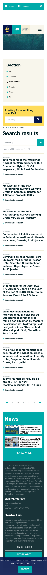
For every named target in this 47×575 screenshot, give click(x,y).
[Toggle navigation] (40, 29)
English (11, 6)
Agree (24, 569)
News (11, 92)
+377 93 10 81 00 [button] (23, 547)
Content (12, 76)
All (10, 71)
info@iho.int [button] (24, 555)
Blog (11, 97)
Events (12, 87)
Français (25, 6)
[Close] (40, 6)
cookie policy (29, 563)
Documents (14, 82)
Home (5, 127)
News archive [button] (23, 453)
